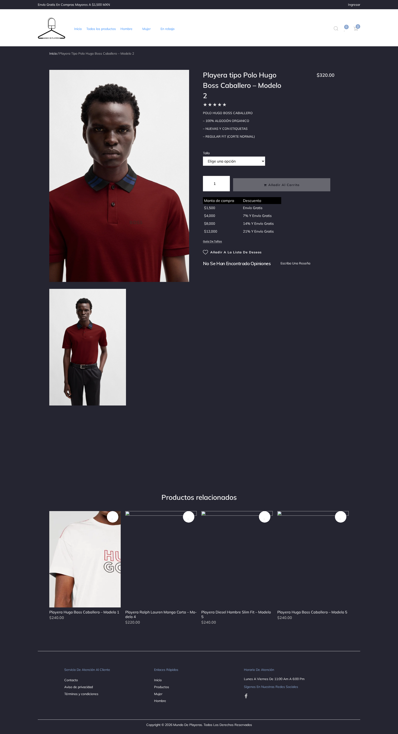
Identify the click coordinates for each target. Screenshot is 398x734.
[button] (129, 28)
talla (206, 153)
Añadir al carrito (283, 185)
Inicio (53, 53)
